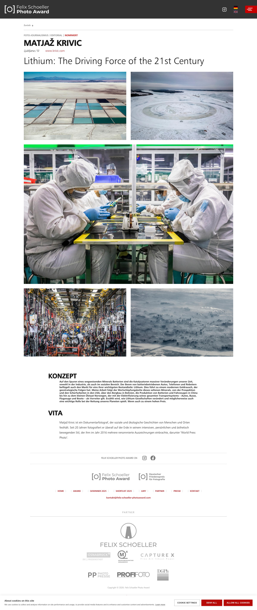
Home (61, 491)
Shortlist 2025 (124, 491)
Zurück (27, 26)
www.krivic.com (55, 51)
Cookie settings (187, 603)
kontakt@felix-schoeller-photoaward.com (128, 498)
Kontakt (194, 491)
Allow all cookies (238, 603)
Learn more (160, 604)
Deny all (211, 603)
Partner (159, 491)
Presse (177, 491)
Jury (143, 491)
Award (77, 491)
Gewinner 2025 (98, 491)
